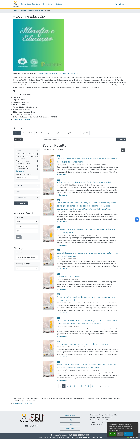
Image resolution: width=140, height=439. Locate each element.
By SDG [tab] (85, 133)
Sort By (19, 252)
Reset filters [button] (21, 203)
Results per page (23, 264)
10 (96, 386)
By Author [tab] (40, 133)
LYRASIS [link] (85, 435)
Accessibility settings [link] (57, 437)
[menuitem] (48, 4)
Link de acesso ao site (21, 119)
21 (105, 386)
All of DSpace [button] (47, 4)
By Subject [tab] (60, 133)
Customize (128, 434)
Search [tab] (17, 133)
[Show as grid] (20, 139)
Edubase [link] (23, 11)
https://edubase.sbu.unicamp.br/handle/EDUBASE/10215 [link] (57, 73)
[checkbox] (16, 153)
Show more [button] (20, 171)
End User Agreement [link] (83, 437)
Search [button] (122, 139)
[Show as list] (16, 139)
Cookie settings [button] (43, 437)
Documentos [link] (70, 428)
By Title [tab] (49, 133)
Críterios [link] (70, 424)
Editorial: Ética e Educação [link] (68, 276)
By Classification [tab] (73, 133)
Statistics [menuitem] (59, 4)
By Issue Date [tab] (28, 133)
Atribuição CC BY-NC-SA (22, 403)
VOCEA (70, 420)
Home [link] (15, 11)
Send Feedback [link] (97, 437)
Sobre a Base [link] (70, 416)
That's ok (112, 434)
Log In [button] (123, 4)
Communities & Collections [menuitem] (30, 4)
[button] (16, 4)
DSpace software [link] (57, 435)
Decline (120, 434)
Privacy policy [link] (70, 437)
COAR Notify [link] (134, 437)
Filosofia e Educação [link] (35, 11)
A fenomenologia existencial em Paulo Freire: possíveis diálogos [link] (86, 182)
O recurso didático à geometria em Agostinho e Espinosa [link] (82, 344)
